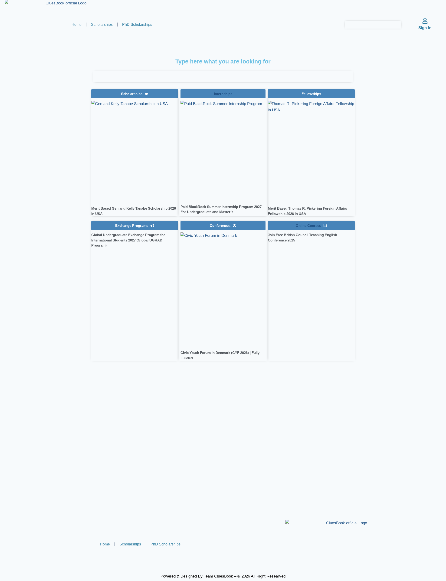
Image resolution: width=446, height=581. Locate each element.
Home (77, 24)
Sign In (424, 28)
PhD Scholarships (137, 24)
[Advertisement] (46, 140)
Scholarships (102, 24)
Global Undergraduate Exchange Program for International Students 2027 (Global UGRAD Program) (128, 240)
